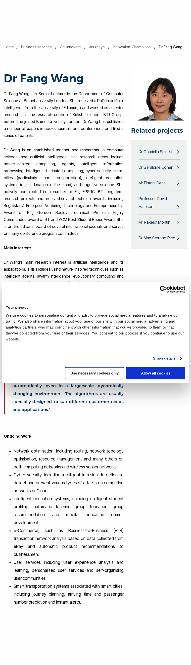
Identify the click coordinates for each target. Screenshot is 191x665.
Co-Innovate (70, 46)
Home (9, 46)
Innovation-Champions (132, 46)
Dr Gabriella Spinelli (155, 151)
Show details (164, 358)
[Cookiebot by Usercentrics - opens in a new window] (163, 289)
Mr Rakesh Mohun (154, 222)
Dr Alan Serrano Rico (157, 237)
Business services (36, 46)
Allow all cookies (155, 373)
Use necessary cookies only (94, 373)
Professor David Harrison (153, 202)
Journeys (97, 46)
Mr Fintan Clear (152, 182)
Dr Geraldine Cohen (156, 167)
